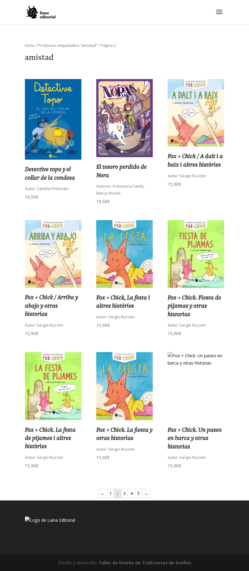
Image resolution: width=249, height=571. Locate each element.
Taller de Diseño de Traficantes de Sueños (144, 563)
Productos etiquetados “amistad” (67, 45)
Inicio (29, 45)
